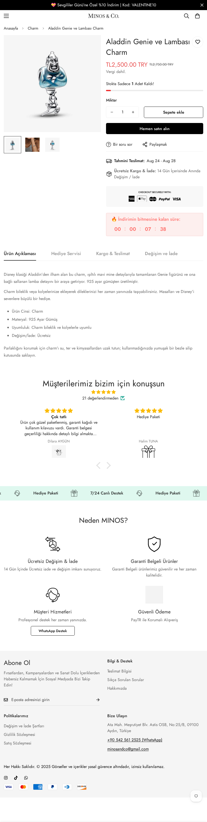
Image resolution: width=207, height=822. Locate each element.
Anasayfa (11, 28)
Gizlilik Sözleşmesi (19, 734)
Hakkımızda (117, 688)
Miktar (111, 100)
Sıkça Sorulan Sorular (125, 680)
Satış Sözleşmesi (17, 743)
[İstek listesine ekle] (197, 42)
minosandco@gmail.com (128, 749)
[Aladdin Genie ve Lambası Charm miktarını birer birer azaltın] (111, 112)
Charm (33, 28)
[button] (197, 16)
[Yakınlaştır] (90, 46)
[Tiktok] (16, 778)
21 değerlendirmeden (100, 398)
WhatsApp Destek (53, 630)
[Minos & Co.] (103, 15)
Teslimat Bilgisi (119, 671)
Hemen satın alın (155, 129)
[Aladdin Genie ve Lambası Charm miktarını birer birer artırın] (133, 112)
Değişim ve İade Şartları (24, 726)
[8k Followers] (6, 778)
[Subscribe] (94, 700)
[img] (103, 392)
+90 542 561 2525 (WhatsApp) (134, 740)
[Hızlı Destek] (26, 778)
